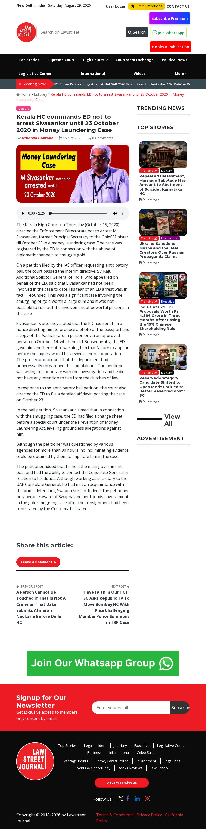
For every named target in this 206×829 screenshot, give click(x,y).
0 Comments (102, 138)
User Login (115, 6)
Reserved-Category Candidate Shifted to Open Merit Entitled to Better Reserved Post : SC (162, 387)
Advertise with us (122, 783)
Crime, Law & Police (111, 761)
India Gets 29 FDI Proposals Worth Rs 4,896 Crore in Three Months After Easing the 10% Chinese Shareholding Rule (160, 318)
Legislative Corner (171, 745)
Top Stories (67, 745)
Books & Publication (170, 46)
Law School (159, 768)
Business (94, 752)
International (119, 752)
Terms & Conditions (115, 815)
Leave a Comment (37, 562)
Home (25, 94)
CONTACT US (178, 6)
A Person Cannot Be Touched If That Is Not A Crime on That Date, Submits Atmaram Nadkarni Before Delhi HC (41, 607)
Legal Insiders (95, 745)
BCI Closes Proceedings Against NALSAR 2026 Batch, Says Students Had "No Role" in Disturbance (119, 84)
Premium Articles (149, 6)
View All (172, 420)
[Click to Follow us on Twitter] (119, 798)
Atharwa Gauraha (38, 138)
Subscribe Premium (169, 18)
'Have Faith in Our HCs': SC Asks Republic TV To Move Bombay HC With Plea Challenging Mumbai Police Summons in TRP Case (104, 607)
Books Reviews (130, 768)
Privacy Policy (149, 815)
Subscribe (181, 707)
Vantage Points (76, 761)
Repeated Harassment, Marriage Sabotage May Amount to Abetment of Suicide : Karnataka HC (162, 185)
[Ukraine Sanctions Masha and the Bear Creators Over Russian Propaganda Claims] (163, 222)
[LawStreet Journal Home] (26, 31)
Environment (146, 761)
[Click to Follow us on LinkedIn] (137, 798)
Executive (141, 745)
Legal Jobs (172, 761)
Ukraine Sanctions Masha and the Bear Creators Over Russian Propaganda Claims (161, 250)
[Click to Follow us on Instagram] (147, 798)
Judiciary (40, 94)
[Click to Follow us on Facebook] (128, 798)
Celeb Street (147, 752)
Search (139, 32)
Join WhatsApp (170, 32)
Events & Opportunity (92, 768)
